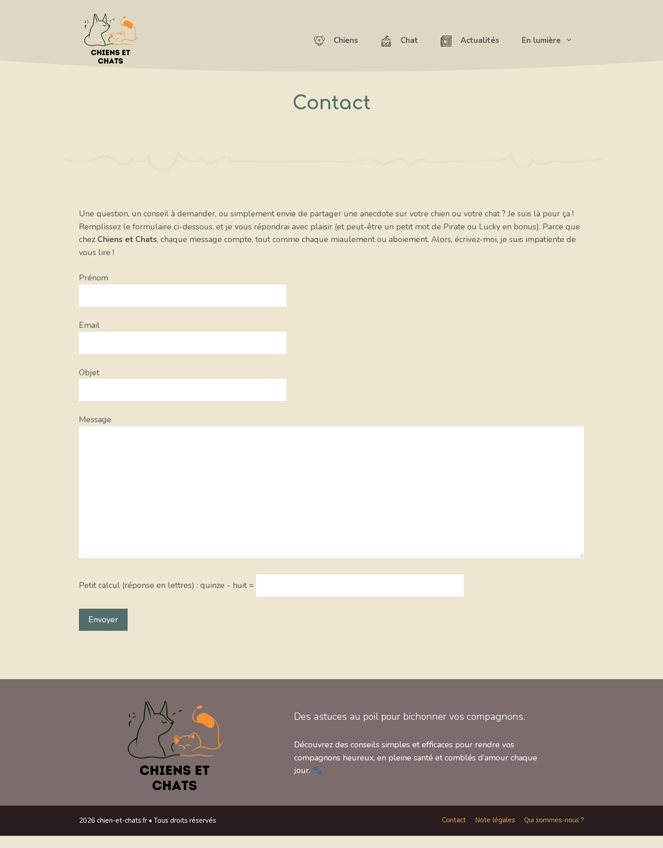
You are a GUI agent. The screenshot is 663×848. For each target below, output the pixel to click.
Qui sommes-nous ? (554, 820)
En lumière (541, 40)
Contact (454, 820)
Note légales (495, 820)
